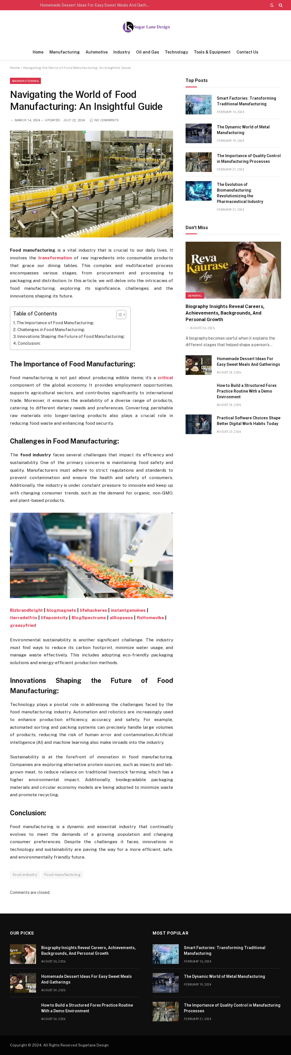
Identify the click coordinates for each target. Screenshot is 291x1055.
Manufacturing (64, 52)
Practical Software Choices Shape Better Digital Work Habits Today (248, 421)
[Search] (280, 5)
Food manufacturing (62, 875)
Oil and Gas (147, 52)
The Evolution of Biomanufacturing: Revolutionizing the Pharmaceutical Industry (240, 193)
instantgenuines (128, 610)
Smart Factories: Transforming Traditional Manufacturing (246, 101)
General (195, 295)
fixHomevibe (150, 617)
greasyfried (23, 625)
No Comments (107, 120)
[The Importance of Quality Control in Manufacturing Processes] (199, 162)
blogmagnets (61, 610)
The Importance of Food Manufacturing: (55, 323)
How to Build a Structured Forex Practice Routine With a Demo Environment (247, 391)
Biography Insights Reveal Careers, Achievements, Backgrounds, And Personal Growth (225, 312)
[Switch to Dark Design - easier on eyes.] (272, 5)
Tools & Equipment (212, 52)
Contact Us (247, 52)
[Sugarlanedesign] (145, 27)
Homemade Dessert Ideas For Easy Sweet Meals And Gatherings (96, 5)
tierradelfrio (23, 617)
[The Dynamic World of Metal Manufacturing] (199, 133)
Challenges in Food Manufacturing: (51, 329)
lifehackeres (93, 610)
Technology (176, 52)
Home (38, 52)
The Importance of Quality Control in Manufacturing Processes (249, 158)
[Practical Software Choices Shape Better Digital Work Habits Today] (199, 424)
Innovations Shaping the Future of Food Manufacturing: (71, 336)
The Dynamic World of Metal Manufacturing (243, 130)
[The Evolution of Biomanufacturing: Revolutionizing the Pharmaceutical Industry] (199, 191)
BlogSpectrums (89, 617)
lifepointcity (54, 617)
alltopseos (121, 617)
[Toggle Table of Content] (118, 314)
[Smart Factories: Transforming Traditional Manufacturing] (199, 104)
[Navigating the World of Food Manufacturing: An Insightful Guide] (91, 184)
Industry (121, 52)
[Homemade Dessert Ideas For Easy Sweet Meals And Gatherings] (199, 365)
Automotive (97, 52)
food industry (25, 875)
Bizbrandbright (26, 610)
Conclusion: (29, 343)
